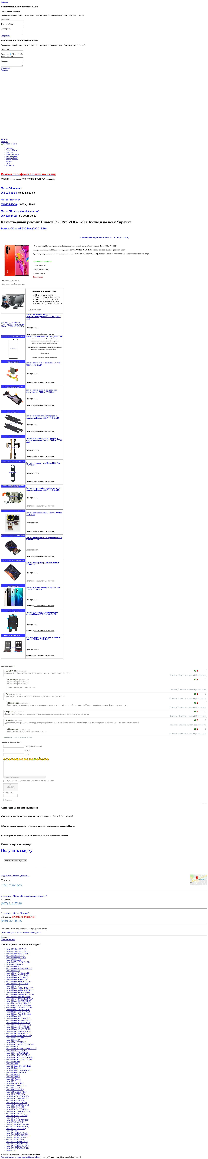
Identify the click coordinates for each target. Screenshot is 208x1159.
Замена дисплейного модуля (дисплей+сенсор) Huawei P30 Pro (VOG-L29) (43, 316)
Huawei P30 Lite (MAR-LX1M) (18, 1111)
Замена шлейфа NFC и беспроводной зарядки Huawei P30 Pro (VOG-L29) (42, 613)
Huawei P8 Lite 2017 (14, 1088)
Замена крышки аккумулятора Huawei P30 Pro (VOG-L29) (43, 588)
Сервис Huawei (12, 150)
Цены (8, 163)
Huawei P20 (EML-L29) (15, 1101)
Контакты (10, 165)
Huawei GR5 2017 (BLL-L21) (17, 962)
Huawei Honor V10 (13, 1016)
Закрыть (4, 2)
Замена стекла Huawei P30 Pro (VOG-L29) (44, 336)
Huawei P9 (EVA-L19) (15, 1090)
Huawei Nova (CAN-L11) (16, 1042)
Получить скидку (16, 850)
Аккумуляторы (12, 159)
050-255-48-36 (9, 204)
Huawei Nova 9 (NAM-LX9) (17, 1053)
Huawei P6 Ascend (13, 1079)
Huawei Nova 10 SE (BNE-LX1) (19, 1059)
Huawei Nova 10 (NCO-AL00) (18, 1055)
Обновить (9, 793)
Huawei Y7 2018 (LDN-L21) (17, 1144)
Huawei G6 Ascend (13, 960)
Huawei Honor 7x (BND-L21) (17, 975)
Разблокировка (12, 157)
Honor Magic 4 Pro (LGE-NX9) (18, 1005)
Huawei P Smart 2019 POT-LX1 (18, 1066)
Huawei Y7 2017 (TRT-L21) (17, 1142)
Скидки (9, 161)
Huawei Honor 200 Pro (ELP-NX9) (19, 999)
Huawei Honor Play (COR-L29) (18, 1014)
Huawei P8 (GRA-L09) (15, 1083)
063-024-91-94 (9, 192)
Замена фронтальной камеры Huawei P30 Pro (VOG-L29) (44, 538)
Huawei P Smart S (13, 1075)
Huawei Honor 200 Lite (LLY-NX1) (20, 994)
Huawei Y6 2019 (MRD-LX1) (17, 1135)
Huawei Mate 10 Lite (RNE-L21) (18, 1031)
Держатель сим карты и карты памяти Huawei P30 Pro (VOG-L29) (43, 638)
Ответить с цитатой (187, 675)
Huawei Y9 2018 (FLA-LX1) (17, 1148)
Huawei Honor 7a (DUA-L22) (17, 973)
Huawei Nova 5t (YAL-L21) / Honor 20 (21, 1049)
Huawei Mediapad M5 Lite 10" (18, 953)
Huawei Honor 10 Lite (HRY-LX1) (19, 988)
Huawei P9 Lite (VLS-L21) (16, 1092)
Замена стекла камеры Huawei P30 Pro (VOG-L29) (43, 464)
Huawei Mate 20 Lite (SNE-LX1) (19, 1036)
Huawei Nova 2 (12, 1046)
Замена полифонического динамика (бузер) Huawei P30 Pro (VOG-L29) (41, 391)
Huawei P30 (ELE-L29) (15, 1107)
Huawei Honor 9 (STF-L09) (16, 979)
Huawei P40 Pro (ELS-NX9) (17, 1116)
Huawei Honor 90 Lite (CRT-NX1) (19, 990)
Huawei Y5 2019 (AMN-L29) (17, 1126)
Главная (9, 148)
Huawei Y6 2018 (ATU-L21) (17, 1133)
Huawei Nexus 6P (13, 1040)
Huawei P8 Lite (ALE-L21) (16, 1085)
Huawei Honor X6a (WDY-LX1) (18, 1020)
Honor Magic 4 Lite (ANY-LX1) (18, 1003)
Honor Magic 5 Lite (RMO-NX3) (19, 1007)
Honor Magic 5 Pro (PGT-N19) (18, 1010)
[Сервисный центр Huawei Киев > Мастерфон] (9, 144)
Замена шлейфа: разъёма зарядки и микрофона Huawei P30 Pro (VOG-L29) (42, 417)
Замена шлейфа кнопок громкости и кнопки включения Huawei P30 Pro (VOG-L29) (44, 440)
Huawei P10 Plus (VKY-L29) (17, 1096)
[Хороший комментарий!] (195, 671)
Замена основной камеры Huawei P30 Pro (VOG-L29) (44, 514)
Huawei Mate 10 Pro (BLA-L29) (18, 1033)
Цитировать (201, 675)
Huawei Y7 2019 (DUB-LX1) (17, 1146)
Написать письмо (8, 940)
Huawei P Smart (12, 1064)
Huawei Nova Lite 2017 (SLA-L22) (19, 1044)
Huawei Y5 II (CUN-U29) (16, 1122)
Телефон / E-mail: (8, 24)
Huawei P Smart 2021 (14, 1068)
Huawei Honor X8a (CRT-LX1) (18, 1029)
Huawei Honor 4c (13, 966)
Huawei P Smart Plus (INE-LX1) (18, 1070)
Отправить (5, 36)
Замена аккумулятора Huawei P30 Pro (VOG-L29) (42, 563)
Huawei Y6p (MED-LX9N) (16, 1137)
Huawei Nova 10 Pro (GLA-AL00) (19, 1057)
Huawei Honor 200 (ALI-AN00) (18, 997)
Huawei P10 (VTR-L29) (15, 1094)
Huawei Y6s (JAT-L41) (15, 1139)
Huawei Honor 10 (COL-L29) (17, 984)
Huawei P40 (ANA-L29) (15, 1113)
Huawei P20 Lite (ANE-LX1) (17, 1105)
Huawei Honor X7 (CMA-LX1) (18, 1023)
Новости (9, 152)
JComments (204, 803)
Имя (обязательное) (33, 746)
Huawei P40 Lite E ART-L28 (17, 1120)
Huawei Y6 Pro (12, 1131)
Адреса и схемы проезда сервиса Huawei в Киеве (21, 1157)
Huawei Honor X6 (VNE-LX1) (18, 1018)
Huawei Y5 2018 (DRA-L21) (17, 1124)
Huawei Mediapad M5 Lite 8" (17, 951)
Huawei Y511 (11, 1150)
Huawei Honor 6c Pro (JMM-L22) (19, 969)
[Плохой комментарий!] (197, 671)
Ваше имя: (5, 19)
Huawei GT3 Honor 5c (15, 964)
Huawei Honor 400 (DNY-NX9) (18, 1001)
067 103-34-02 (9, 216)
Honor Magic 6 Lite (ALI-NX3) (18, 1012)
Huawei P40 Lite (12, 1118)
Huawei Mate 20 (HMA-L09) (17, 1038)
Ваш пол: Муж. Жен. (12, 54)
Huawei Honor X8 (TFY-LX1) (17, 1027)
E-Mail (27, 750)
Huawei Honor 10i (13, 986)
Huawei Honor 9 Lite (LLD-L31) (18, 982)
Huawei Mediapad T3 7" (15, 956)
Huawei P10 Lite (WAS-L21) (17, 1098)
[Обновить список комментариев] (15, 666)
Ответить (173, 675)
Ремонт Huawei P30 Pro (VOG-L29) (24, 228)
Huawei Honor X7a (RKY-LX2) (18, 1025)
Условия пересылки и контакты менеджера (21, 932)
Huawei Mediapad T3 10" (16, 958)
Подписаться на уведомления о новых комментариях (30, 781)
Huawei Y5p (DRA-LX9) (16, 1129)
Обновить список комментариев (18, 737)
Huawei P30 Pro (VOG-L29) (17, 1109)
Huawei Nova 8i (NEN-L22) (17, 1051)
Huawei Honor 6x (13, 971)
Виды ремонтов (12, 154)
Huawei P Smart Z (13, 1077)
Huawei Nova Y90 (13, 1062)
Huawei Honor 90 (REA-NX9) (18, 992)
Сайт (27, 755)
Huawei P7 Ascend (13, 1081)
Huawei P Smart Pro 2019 (16, 1072)
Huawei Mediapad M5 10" (16, 949)
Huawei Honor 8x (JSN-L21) (17, 977)
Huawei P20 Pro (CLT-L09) (16, 1103)
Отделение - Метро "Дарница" (15, 876)
